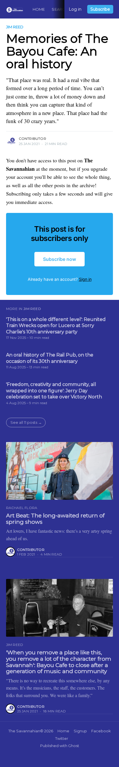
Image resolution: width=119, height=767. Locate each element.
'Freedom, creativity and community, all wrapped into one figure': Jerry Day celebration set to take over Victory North (54, 391)
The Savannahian (24, 731)
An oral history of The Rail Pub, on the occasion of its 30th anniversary (49, 358)
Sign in (85, 279)
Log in (75, 9)
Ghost (73, 745)
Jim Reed (14, 27)
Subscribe (100, 9)
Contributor (32, 138)
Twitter (61, 738)
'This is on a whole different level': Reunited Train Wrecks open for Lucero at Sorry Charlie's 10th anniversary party (56, 326)
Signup (80, 731)
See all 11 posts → (26, 422)
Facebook (101, 731)
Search (60, 9)
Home (39, 9)
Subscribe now (59, 259)
